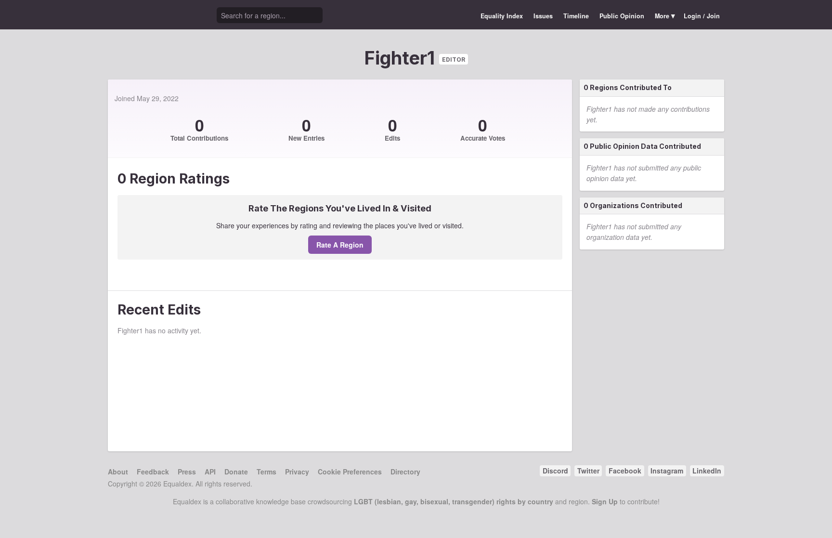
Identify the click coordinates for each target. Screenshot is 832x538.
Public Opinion (621, 16)
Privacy (297, 471)
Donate (236, 471)
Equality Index (502, 16)
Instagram (666, 470)
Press (187, 471)
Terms (266, 471)
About (118, 471)
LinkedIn (706, 470)
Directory (405, 471)
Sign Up (605, 501)
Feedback (153, 471)
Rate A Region (340, 244)
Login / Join (702, 16)
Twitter (588, 470)
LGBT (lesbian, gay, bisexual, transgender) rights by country (453, 501)
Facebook (625, 470)
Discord (555, 470)
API (210, 471)
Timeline (576, 16)
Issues (543, 16)
